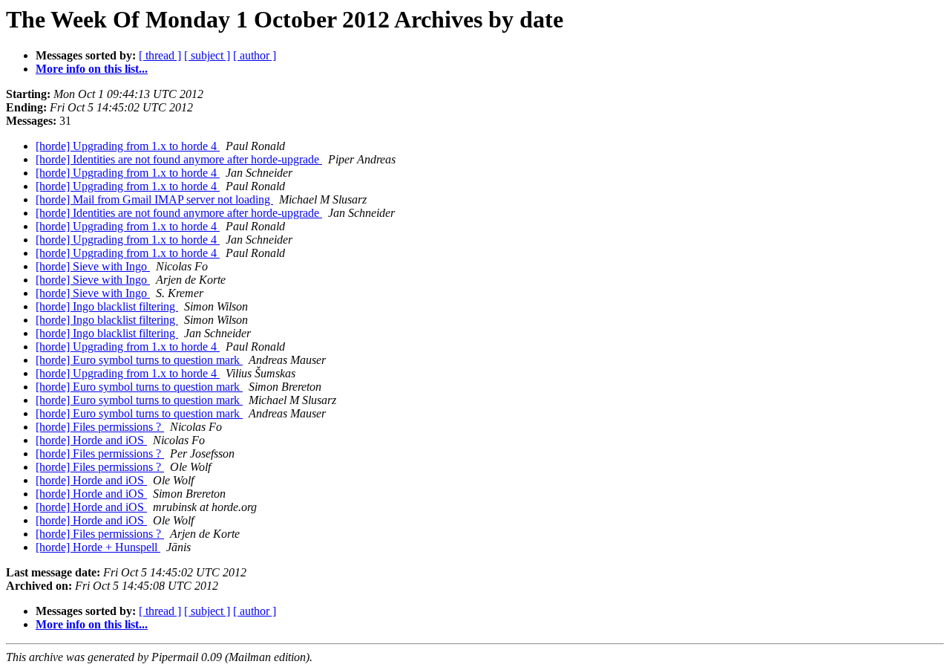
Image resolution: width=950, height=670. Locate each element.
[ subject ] (207, 55)
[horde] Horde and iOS (91, 440)
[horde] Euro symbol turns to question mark (139, 360)
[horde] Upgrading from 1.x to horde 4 (128, 146)
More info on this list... (92, 68)
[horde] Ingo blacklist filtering (107, 306)
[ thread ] (160, 55)
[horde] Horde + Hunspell (98, 547)
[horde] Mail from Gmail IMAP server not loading (154, 199)
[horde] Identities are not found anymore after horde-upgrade (179, 159)
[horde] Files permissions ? (100, 426)
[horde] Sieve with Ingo (93, 266)
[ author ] (254, 55)
